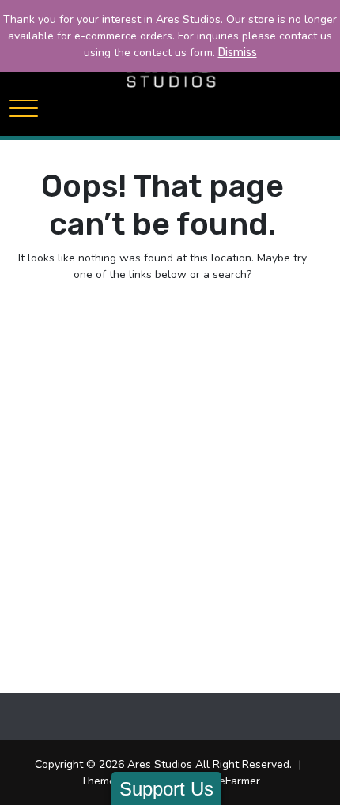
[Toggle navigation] (23, 108)
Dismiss (237, 52)
